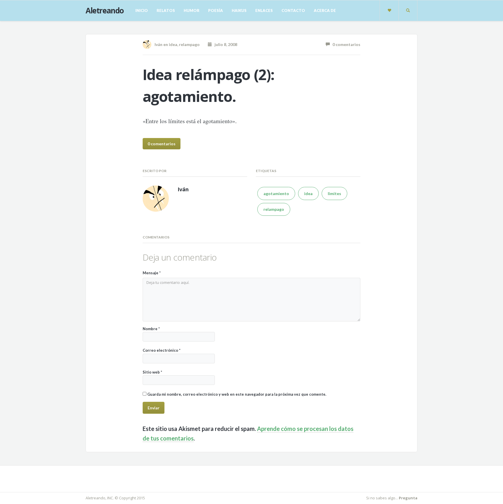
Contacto (293, 10)
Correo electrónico (161, 350)
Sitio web (152, 372)
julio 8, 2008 (224, 44)
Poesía (215, 10)
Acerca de (325, 10)
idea (173, 44)
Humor (191, 10)
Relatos (166, 10)
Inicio (141, 10)
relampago (189, 44)
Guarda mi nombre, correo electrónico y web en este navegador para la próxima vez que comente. (236, 394)
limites (334, 193)
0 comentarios (345, 44)
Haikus (239, 10)
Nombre (151, 328)
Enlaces (264, 10)
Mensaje (152, 272)
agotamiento (276, 193)
